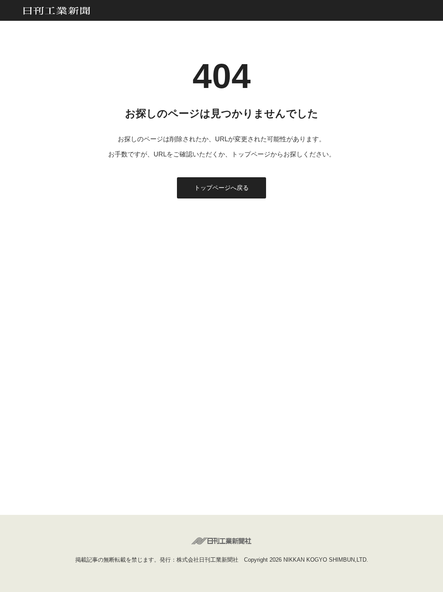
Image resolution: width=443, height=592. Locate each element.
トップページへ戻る (221, 187)
